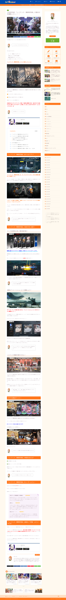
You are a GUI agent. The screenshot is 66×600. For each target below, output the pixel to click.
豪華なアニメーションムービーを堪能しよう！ (20, 139)
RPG (7, 10)
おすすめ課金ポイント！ (16, 142)
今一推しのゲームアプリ (50, 136)
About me (52, 36)
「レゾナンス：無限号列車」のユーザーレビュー (20, 146)
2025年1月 (48, 167)
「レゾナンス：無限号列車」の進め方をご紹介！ (20, 136)
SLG (46, 111)
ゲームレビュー (39, 1)
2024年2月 (48, 194)
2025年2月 (48, 164)
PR (46, 106)
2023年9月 (48, 206)
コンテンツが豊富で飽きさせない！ (18, 140)
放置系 (47, 145)
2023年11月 (48, 201)
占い (46, 138)
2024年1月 (48, 196)
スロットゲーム (48, 126)
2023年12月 (48, 199)
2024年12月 (48, 169)
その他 (47, 114)
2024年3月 (48, 191)
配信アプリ (46, 1)
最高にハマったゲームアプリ (51, 148)
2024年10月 (48, 174)
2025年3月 (48, 162)
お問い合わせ (53, 1)
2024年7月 (48, 181)
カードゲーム (48, 121)
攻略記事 (47, 143)
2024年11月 (48, 172)
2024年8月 (48, 179)
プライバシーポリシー (9, 598)
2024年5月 (48, 186)
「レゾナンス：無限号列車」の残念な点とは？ (20, 144)
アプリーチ (27, 121)
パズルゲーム (48, 128)
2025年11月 (48, 157)
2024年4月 (48, 189)
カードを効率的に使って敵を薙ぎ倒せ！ (19, 137)
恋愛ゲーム (48, 140)
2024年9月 (48, 177)
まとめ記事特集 (48, 116)
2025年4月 (48, 160)
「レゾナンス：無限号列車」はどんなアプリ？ (20, 134)
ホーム (32, 1)
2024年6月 (48, 184)
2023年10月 (48, 203)
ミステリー (48, 131)
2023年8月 (48, 208)
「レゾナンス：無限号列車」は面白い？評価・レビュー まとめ (23, 148)
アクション (48, 119)
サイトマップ (15, 598)
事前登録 (47, 133)
